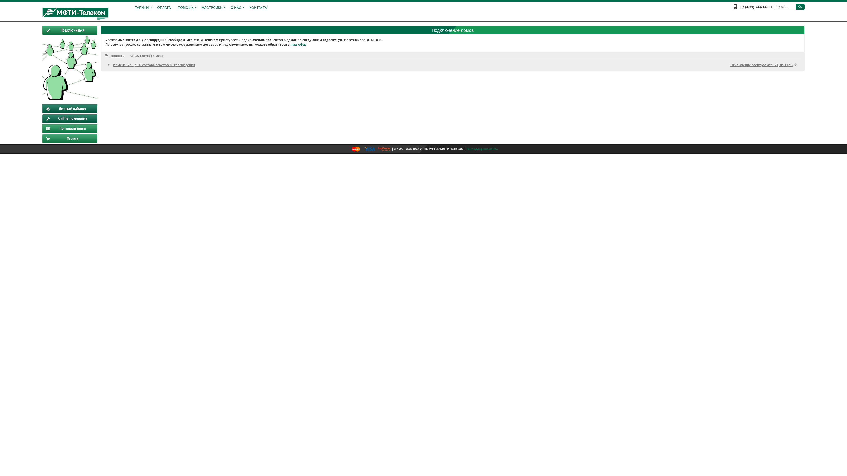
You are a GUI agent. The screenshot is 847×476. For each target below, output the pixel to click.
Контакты (258, 7)
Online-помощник (72, 118)
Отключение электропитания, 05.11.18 (761, 65)
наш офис (298, 44)
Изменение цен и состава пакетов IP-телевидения (154, 65)
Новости (118, 56)
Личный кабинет (72, 108)
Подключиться (72, 30)
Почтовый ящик (72, 128)
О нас (236, 7)
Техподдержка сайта (482, 149)
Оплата (164, 7)
